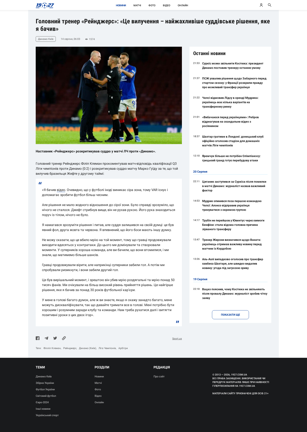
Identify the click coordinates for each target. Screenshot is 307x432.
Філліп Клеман (52, 348)
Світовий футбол (46, 395)
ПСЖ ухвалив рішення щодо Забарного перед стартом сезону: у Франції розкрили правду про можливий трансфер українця (234, 83)
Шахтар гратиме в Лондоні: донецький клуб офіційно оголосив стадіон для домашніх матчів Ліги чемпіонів (233, 141)
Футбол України (45, 389)
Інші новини (43, 408)
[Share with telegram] (46, 338)
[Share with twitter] (55, 338)
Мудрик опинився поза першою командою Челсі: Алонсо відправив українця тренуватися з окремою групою (231, 205)
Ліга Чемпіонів (107, 348)
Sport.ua (177, 338)
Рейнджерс (69, 348)
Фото (151, 5)
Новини (121, 5)
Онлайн (183, 5)
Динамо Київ (44, 376)
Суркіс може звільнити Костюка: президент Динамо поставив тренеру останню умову (232, 65)
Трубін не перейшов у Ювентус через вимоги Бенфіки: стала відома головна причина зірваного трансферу (233, 225)
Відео (166, 5)
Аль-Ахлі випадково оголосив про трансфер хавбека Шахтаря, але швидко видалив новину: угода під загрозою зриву (232, 263)
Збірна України (45, 382)
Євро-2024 (42, 402)
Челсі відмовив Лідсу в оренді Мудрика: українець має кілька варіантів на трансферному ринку (230, 102)
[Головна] (44, 5)
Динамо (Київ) (87, 348)
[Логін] (261, 5)
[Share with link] (64, 338)
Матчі (137, 5)
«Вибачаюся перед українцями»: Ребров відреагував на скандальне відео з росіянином (230, 122)
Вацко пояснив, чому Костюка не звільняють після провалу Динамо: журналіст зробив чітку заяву (234, 294)
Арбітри (123, 348)
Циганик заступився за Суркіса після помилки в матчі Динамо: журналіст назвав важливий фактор (234, 186)
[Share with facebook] (37, 338)
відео (61, 190)
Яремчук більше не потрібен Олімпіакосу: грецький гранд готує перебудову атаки (231, 158)
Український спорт (47, 415)
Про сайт (159, 376)
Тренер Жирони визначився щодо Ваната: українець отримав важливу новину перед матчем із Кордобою (232, 244)
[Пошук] (269, 5)
